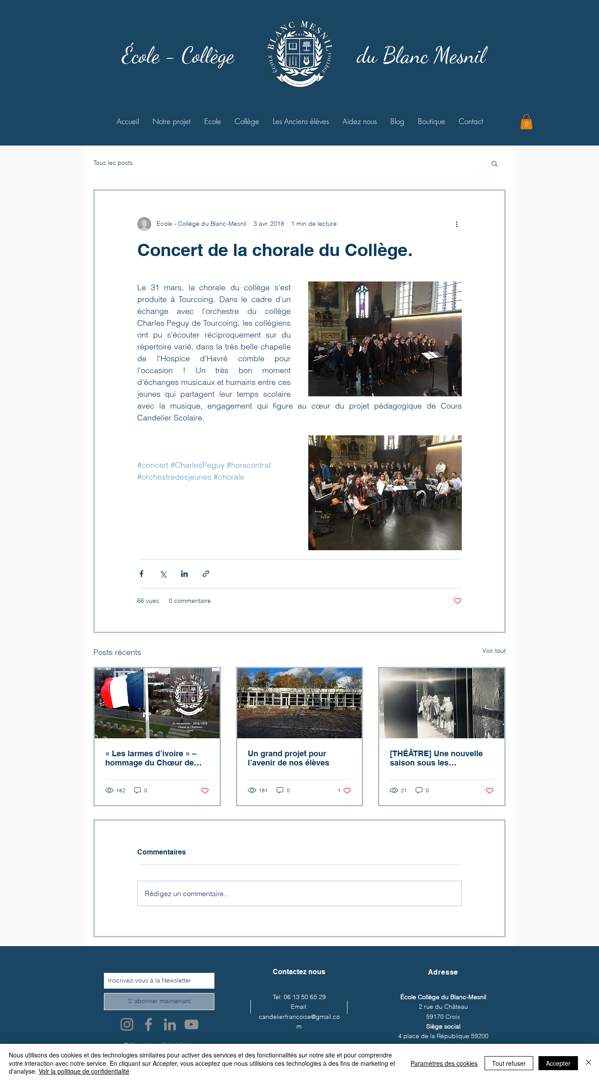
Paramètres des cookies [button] (444, 1063)
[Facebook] (148, 1024)
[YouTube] (191, 1024)
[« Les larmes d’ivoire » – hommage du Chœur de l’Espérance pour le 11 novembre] (157, 703)
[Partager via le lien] (206, 573)
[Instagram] (126, 1024)
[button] (526, 121)
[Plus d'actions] (456, 224)
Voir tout (494, 651)
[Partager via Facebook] (141, 573)
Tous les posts (113, 163)
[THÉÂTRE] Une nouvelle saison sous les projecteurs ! (436, 758)
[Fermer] (588, 1063)
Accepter (558, 1063)
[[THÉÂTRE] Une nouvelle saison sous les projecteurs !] (441, 703)
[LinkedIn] (169, 1024)
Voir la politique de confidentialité (84, 1071)
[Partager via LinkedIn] (184, 573)
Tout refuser (509, 1063)
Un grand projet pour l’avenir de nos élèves (288, 758)
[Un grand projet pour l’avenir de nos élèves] (299, 703)
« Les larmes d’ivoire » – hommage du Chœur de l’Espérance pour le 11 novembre (150, 758)
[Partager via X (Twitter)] (163, 573)
